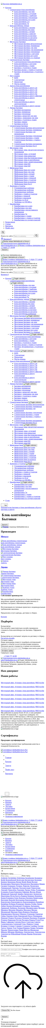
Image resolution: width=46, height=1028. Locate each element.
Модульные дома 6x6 (22, 441)
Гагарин (4, 886)
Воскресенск (25, 884)
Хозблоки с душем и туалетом (25, 472)
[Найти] (36, 235)
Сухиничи (26, 926)
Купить (5, 527)
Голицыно (11, 886)
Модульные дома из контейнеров (27, 437)
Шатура (27, 930)
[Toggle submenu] (19, 278)
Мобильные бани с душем (24, 453)
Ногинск (15, 914)
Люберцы (13, 908)
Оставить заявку (7, 651)
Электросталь (40, 932)
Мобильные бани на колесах (25, 459)
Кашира (24, 896)
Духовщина (40, 890)
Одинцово (31, 914)
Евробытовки (15, 482)
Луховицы (26, 906)
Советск (37, 922)
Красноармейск (31, 900)
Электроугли (6, 934)
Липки (39, 904)
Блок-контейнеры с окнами (24, 302)
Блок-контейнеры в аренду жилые (27, 382)
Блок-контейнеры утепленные (25, 291)
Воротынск (15, 884)
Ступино (11, 926)
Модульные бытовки (18, 316)
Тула (14, 928)
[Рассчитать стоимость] (7, 794)
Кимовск (31, 896)
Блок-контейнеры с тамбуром (25, 289)
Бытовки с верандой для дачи (25, 392)
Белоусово (20, 880)
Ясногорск (37, 934)
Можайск (19, 910)
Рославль (25, 920)
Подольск (18, 918)
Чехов (21, 930)
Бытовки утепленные (22, 390)
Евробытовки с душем (22, 494)
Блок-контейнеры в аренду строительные (24, 375)
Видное (35, 882)
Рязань (3, 922)
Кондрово (4, 900)
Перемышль (37, 916)
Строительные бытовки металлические (29, 404)
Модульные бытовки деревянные (27, 320)
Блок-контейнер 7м (21, 297)
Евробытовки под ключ (23, 484)
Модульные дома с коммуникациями (28, 439)
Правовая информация (14, 854)
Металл (4, 536)
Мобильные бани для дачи (24, 449)
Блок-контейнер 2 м (21, 295)
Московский (5, 912)
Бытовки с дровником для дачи (26, 394)
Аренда (8, 842)
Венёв (24, 882)
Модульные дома (16, 425)
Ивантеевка (5, 896)
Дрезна (27, 890)
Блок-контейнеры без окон (24, 304)
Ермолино (18, 892)
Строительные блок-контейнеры (22, 281)
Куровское (20, 904)
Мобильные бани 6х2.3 (23, 461)
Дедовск (19, 886)
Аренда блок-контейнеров (20, 361)
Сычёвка (33, 926)
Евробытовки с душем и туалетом (27, 496)
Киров (3, 898)
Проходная (18, 357)
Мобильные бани (16, 445)
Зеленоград (37, 894)
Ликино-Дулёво (30, 904)
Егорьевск (5, 892)
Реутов (18, 920)
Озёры (3, 916)
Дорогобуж (12, 890)
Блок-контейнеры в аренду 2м (25, 364)
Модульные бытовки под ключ (26, 330)
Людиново (22, 908)
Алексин (4, 878)
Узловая (20, 928)
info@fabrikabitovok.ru (9, 263)
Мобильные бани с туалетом (25, 457)
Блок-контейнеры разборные (25, 314)
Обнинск (23, 914)
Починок (25, 918)
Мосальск (27, 910)
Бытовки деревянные (22, 388)
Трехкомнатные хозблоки (24, 470)
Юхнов (24, 934)
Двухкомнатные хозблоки (24, 468)
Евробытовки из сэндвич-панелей (27, 498)
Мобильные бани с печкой (24, 451)
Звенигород (28, 894)
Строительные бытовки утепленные (28, 412)
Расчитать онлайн (8, 638)
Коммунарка (38, 898)
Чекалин (4, 930)
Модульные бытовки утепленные (27, 326)
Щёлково (11, 932)
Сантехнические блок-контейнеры (27, 337)
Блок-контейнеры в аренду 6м (25, 370)
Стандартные (19, 355)
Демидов (26, 886)
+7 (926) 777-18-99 (35, 259)
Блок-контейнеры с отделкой (25, 287)
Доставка (8, 844)
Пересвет (4, 918)
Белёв (3, 880)
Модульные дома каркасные (25, 433)
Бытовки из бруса (21, 400)
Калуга (18, 896)
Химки (33, 928)
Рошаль (32, 920)
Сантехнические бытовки (19, 334)
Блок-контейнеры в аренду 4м (25, 368)
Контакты (9, 850)
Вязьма (42, 884)
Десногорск (34, 886)
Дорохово (20, 890)
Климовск (10, 898)
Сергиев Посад (20, 922)
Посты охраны (19, 359)
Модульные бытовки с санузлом (26, 328)
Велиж (18, 882)
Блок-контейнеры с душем (24, 341)
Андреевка (12, 878)
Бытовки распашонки (22, 386)
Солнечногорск (7, 924)
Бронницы (12, 882)
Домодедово (35, 888)
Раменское (12, 920)
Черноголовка (13, 930)
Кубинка (12, 904)
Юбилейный (16, 934)
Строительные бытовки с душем (26, 414)
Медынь (41, 908)
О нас (7, 500)
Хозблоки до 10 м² (21, 478)
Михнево (12, 910)
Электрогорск (29, 932)
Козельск (22, 898)
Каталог (8, 278)
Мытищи (14, 912)
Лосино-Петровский (14, 906)
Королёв (12, 900)
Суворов (18, 926)
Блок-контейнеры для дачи (24, 285)
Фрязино (26, 928)
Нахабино (34, 912)
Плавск (11, 918)
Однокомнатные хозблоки (24, 466)
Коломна (29, 898)
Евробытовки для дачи (23, 486)
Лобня (3, 906)
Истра (12, 896)
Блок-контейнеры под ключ (24, 293)
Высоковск (35, 884)
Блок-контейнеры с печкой (24, 306)
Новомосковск (6, 914)
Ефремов (25, 892)
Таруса (3, 928)
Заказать (5, 250)
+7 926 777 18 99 (10, 656)
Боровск (4, 882)
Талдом (40, 926)
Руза (42, 920)
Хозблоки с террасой (22, 474)
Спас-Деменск (27, 924)
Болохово (38, 880)
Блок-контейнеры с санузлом (25, 339)
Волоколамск (6, 884)
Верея (29, 882)
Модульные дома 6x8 (22, 443)
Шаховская (34, 930)
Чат (5, 505)
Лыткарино (35, 906)
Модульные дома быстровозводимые (28, 435)
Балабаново (29, 878)
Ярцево (30, 934)
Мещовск (4, 910)
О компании (10, 848)
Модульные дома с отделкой (25, 431)
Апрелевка (21, 878)
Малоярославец (32, 908)
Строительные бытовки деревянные (28, 406)
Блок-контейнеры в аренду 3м (25, 366)
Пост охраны (15, 351)
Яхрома (4, 936)
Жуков (38, 892)
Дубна (32, 890)
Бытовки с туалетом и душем (25, 343)
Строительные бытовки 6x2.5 (25, 423)
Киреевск (38, 896)
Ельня (11, 892)
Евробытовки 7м (20, 492)
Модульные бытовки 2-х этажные (27, 332)
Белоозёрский (11, 880)
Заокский (13, 894)
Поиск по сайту (7, 236)
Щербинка (19, 932)
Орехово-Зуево (12, 916)
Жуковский (5, 894)
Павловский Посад (25, 916)
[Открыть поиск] (3, 232)
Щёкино (4, 932)
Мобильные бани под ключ (24, 447)
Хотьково (39, 928)
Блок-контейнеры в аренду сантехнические (24, 379)
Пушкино (41, 918)
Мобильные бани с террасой (25, 455)
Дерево (4, 567)
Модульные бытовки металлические (28, 318)
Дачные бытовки (16, 384)
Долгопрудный (25, 888)
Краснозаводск (17, 902)
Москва (34, 910)
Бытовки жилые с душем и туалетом (28, 345)
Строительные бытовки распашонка (28, 421)
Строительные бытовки (19, 402)
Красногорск (6, 902)
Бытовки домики (20, 398)
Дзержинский (6, 888)
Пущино (4, 920)
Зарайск (21, 894)
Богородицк (29, 880)
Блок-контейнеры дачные (19, 299)
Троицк (9, 928)
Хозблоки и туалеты (17, 464)
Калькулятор (10, 846)
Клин (16, 898)
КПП (16, 353)
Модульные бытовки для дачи (25, 322)
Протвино (33, 918)
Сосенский (17, 924)
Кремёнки (40, 902)
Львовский (5, 908)
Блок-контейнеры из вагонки (25, 310)
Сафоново (10, 922)
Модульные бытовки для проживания (28, 324)
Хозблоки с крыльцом (22, 476)
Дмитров (15, 888)
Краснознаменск (29, 902)
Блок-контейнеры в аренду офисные (28, 372)
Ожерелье (39, 914)
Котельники (20, 900)
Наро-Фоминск (24, 912)
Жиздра (33, 892)
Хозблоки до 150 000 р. (23, 480)
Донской (4, 890)
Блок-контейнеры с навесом (25, 308)
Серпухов (30, 922)
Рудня (37, 920)
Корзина (8, 840)
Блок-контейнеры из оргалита (25, 312)
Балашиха (38, 878)
